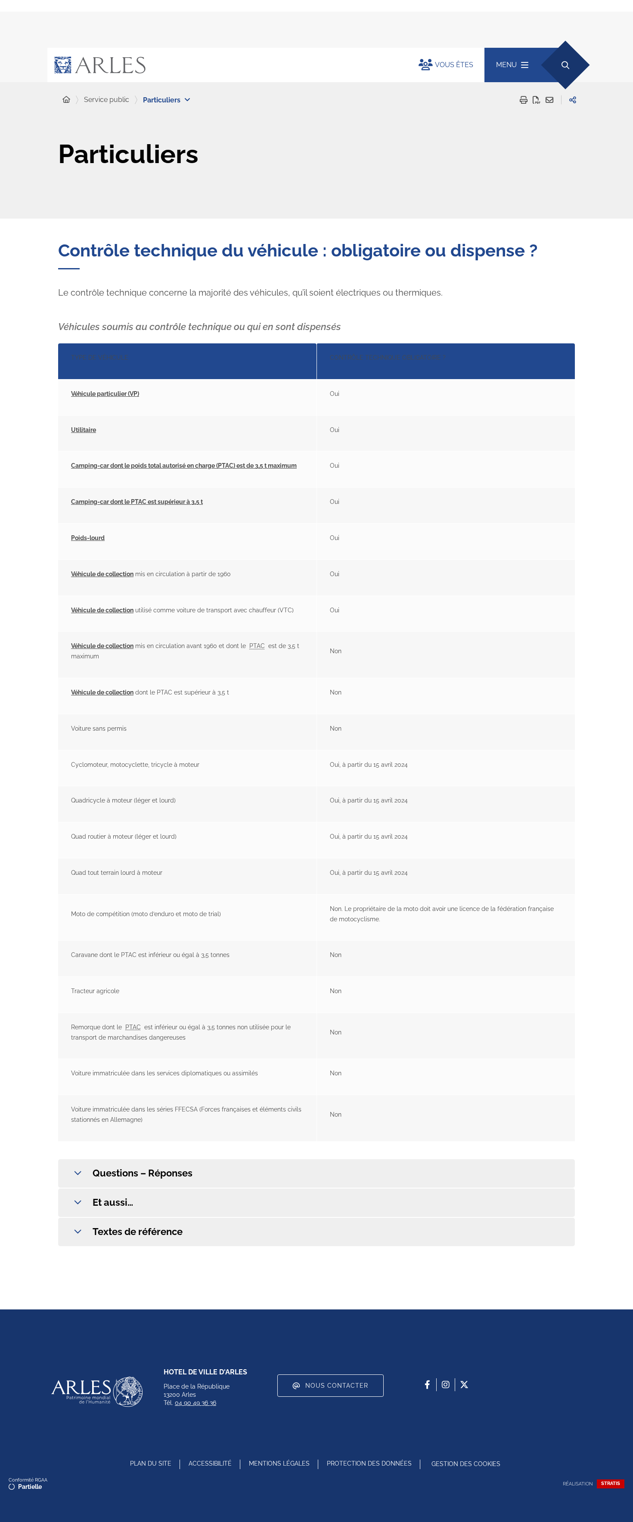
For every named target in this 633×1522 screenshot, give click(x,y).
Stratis (610, 1483)
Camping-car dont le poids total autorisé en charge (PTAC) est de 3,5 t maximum (184, 465)
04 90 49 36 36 (195, 1402)
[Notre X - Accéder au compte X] (464, 1384)
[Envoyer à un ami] (549, 100)
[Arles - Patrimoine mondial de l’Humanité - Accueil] (97, 1391)
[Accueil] (66, 100)
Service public (106, 100)
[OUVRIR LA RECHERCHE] (565, 64)
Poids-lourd (88, 537)
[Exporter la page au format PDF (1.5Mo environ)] (536, 100)
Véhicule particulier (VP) (105, 393)
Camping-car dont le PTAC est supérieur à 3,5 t (137, 501)
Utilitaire (83, 429)
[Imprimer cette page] (523, 100)
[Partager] (572, 100)
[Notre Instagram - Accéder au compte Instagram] (445, 1384)
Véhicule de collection (102, 574)
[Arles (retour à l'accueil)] (224, 65)
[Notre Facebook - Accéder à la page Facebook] (427, 1384)
